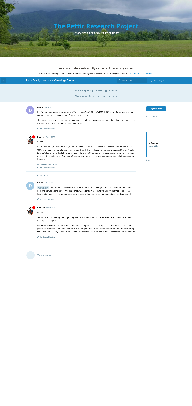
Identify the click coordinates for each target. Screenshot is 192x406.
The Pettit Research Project (96, 26)
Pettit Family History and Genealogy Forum (50, 80)
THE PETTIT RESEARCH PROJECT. (141, 73)
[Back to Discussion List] (3, 80)
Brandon (44, 188)
